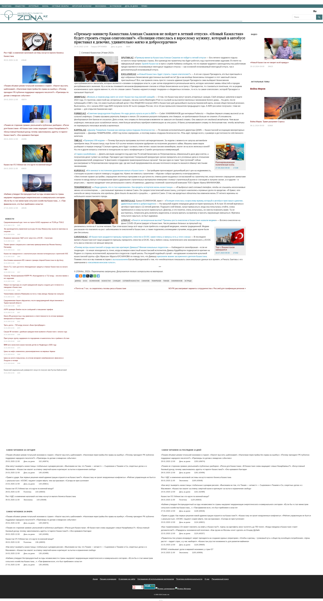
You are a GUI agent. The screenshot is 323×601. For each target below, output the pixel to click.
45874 (23, 100)
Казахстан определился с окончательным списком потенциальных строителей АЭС (36, 254)
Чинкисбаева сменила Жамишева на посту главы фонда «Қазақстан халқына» (34, 294)
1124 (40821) (199, 522)
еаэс (85, 281)
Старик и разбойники (85, 154)
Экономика (100, 6)
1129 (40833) (196, 500)
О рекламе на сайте (127, 579)
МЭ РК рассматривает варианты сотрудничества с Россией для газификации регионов (206, 288)
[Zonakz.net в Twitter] (294, 12)
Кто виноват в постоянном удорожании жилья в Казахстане (115, 170)
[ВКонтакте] (77, 275)
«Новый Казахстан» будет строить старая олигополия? (164, 74)
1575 (18, 225)
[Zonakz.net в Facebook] (297, 12)
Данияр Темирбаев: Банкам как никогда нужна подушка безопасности (121, 130)
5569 (128, 47)
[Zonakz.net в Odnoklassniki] (308, 12)
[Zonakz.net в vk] (311, 12)
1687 (18, 312)
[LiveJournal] (91, 275)
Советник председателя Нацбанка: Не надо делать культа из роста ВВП (121, 113)
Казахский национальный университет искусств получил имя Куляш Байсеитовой (35, 370)
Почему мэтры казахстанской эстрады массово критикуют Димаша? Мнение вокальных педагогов (121, 247)
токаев (166, 281)
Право (144, 6)
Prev (253, 47)
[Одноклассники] (80, 275)
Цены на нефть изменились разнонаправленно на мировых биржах (29, 351)
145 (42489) (44, 473)
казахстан (106, 281)
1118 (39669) (199, 545)
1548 (18, 363)
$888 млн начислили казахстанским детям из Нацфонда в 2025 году (30, 345)
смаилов (145, 281)
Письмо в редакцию (108, 579)
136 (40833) (40, 542)
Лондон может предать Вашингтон (265, 62)
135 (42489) (44, 553)
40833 (23, 168)
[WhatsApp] (94, 275)
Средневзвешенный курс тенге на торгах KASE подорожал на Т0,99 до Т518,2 (34, 222)
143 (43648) (41, 500)
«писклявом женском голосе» (101, 262)
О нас (207, 579)
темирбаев (156, 281)
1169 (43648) (197, 481)
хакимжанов (176, 281)
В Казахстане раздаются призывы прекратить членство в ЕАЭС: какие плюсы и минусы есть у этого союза (140, 237)
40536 (23, 208)
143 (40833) (40, 492)
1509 (18, 354)
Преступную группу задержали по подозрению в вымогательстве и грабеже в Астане (36, 338)
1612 (18, 321)
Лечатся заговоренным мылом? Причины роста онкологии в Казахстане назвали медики (174, 220)
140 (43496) (44, 534)
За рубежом (115, 6)
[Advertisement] (120, 304)
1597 (18, 263)
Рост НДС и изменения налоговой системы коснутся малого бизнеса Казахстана (41, 496)
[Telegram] (98, 275)
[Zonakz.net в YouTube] (301, 12)
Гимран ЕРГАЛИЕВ (99, 47)
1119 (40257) (199, 533)
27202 (235, 253)
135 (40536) (44, 565)
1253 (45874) (199, 461)
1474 (18, 348)
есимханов (94, 281)
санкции (116, 281)
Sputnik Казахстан (150, 64)
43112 (270, 66)
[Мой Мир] (84, 275)
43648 (23, 60)
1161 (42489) (199, 492)
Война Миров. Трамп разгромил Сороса (267, 121)
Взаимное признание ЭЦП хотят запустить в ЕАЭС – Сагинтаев (28, 238)
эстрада (188, 281)
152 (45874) (44, 461)
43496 (23, 139)
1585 (18, 334)
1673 (18, 328)
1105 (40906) (197, 552)
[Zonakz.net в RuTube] (315, 12)
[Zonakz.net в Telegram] (304, 12)
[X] (87, 275)
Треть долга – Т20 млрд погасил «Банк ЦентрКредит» (24, 325)
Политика (6, 6)
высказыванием (120, 259)
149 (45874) (44, 523)
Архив (95, 579)
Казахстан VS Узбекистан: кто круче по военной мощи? (28, 165)
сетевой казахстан (131, 281)
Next (312, 47)
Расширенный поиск (220, 579)
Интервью (34, 6)
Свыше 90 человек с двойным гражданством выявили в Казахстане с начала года (35, 332)
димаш (78, 281)
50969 (270, 126)
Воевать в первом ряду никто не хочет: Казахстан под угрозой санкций (121, 97)
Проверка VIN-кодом (94, 140)
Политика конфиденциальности (189, 579)
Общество (20, 6)
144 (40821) (44, 484)
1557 (18, 272)
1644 (18, 306)
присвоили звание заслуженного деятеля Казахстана (182, 256)
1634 (18, 281)
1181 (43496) (199, 473)
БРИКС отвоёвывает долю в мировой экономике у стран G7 (187, 549)
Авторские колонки (81, 6)
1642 (18, 234)
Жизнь (45, 6)
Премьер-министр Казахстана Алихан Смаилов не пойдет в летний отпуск (170, 58)
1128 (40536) (199, 511)
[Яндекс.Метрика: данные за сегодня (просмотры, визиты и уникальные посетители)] (183, 588)
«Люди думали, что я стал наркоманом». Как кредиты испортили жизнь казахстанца (132, 187)
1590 (18, 241)
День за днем (131, 6)
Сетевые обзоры (60, 6)
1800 (18, 256)
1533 (18, 290)
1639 (18, 341)
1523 (18, 250)
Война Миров (257, 89)
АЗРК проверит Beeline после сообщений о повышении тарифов (28, 309)
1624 (18, 297)
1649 (18, 373)
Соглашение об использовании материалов (156, 579)
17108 (235, 168)
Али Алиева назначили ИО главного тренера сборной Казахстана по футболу (33, 260)
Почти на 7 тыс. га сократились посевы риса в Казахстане (100, 288)
